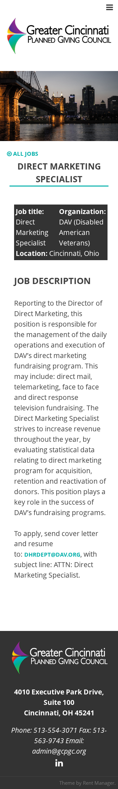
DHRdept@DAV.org (52, 554)
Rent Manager (98, 783)
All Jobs (25, 153)
